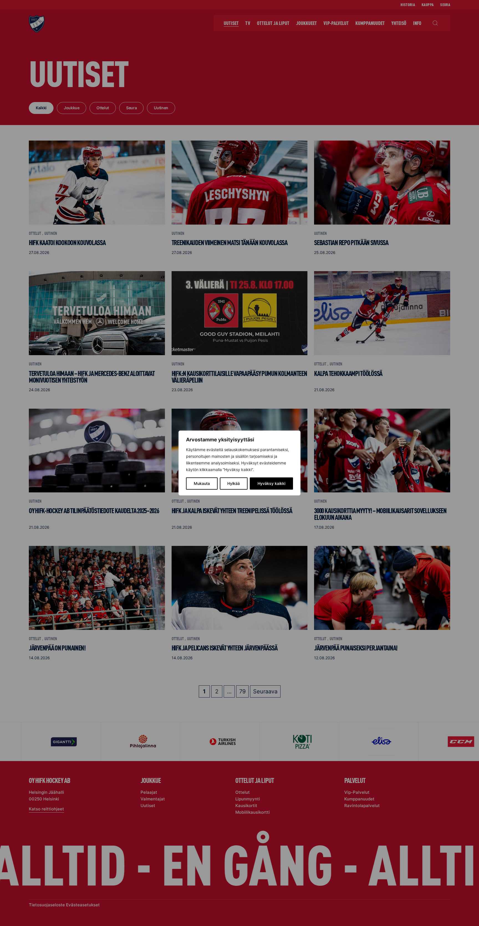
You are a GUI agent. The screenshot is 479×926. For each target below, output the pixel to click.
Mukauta (202, 483)
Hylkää (233, 483)
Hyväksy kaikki (271, 483)
